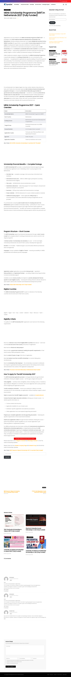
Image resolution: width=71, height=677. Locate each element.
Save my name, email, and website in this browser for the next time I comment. (20, 660)
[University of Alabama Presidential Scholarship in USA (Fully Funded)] (36, 542)
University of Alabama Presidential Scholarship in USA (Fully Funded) (36, 551)
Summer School (38, 4)
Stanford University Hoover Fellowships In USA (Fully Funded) (35, 529)
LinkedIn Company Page (21, 445)
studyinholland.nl (39, 395)
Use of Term (65, 674)
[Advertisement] (25, 28)
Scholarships (16, 4)
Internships (32, 4)
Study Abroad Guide (25, 4)
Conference (53, 4)
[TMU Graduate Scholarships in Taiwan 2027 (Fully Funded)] (14, 520)
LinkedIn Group (32, 445)
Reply (11, 580)
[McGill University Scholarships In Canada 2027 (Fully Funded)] (64, 61)
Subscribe (7, 457)
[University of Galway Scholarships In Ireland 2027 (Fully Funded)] (14, 542)
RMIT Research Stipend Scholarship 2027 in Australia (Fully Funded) (26, 450)
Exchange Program (46, 4)
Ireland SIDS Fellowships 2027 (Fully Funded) (21, 284)
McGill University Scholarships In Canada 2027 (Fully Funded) (54, 62)
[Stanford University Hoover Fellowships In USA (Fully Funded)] (36, 520)
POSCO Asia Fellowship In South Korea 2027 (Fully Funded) (39, 492)
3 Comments (14, 18)
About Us (51, 674)
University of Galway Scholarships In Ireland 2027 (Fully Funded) (13, 550)
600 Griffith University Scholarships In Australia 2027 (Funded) (25, 143)
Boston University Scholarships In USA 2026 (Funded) (54, 54)
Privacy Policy (59, 674)
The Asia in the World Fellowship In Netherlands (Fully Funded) (25, 369)
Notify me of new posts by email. (12, 663)
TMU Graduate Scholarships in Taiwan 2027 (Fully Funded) (13, 530)
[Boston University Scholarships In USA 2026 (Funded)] (64, 53)
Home (48, 674)
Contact (55, 674)
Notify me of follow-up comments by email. (14, 661)
